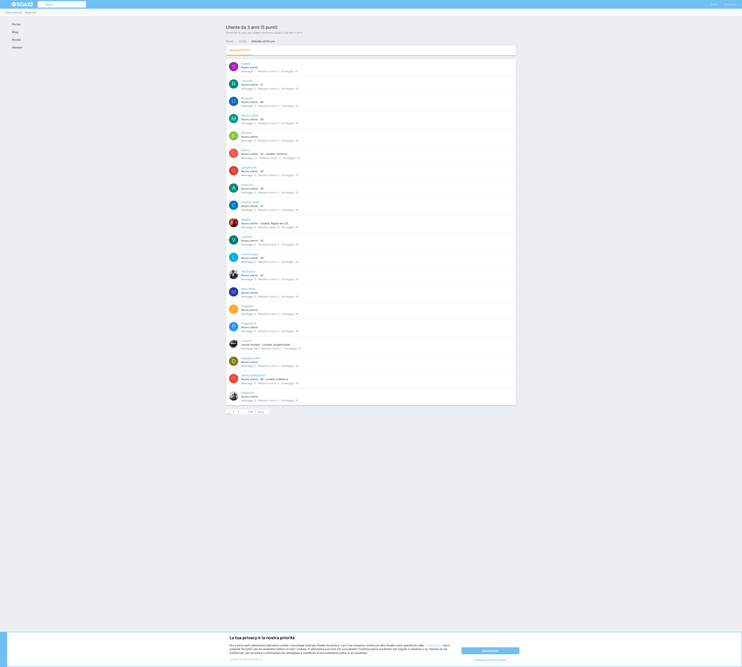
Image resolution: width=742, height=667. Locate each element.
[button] (7, 4)
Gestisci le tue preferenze (246, 659)
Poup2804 (248, 323)
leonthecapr (249, 254)
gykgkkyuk (249, 167)
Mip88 (245, 219)
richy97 (246, 341)
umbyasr (247, 98)
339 (250, 411)
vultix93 (247, 237)
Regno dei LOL (279, 223)
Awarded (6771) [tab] (239, 50)
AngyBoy (247, 306)
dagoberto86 (250, 358)
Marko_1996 (249, 115)
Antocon (247, 185)
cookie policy (433, 645)
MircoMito (248, 289)
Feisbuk (246, 133)
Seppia (246, 63)
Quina (245, 150)
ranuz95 (247, 81)
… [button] (243, 411)
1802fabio (248, 271)
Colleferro (282, 379)
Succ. (261, 412)
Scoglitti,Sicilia (281, 344)
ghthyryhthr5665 (253, 375)
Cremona (281, 153)
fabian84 (247, 393)
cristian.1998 (250, 202)
